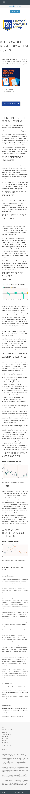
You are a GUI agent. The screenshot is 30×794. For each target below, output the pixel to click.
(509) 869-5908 (8, 729)
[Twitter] (2, 792)
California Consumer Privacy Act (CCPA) (13, 768)
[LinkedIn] (4, 792)
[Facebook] (0, 792)
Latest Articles (5, 738)
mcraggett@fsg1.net (6, 734)
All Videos (4, 740)
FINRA (18, 775)
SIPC (20, 775)
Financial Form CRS (7, 745)
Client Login (15, 11)
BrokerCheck (4, 749)
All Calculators (5, 742)
